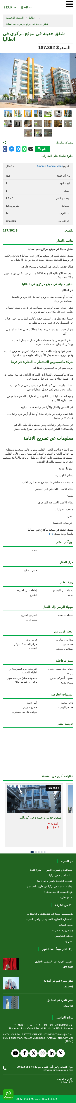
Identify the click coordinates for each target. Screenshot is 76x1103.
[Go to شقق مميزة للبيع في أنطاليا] (11, 983)
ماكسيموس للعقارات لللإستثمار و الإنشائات (50, 913)
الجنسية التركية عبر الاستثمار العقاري (54, 961)
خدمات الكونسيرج (63, 935)
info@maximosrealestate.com (58, 1070)
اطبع (44, 148)
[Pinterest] (60, 1053)
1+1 (51, 533)
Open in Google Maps (50, 165)
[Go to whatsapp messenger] (24, 149)
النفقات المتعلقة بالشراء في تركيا (55, 880)
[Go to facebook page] (5, 149)
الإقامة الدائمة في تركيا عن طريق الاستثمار (50, 886)
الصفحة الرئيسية (15, 17)
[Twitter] (33, 1053)
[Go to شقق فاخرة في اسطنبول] (11, 1002)
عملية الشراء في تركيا (61, 875)
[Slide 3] (39, 852)
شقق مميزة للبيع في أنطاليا (58, 981)
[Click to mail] (30, 149)
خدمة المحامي (65, 924)
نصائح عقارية (66, 897)
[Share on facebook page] (11, 149)
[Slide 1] (32, 852)
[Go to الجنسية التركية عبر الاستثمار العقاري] (11, 964)
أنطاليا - (33, 17)
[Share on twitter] (18, 149)
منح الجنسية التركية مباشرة (58, 891)
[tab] (8, 113)
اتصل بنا (69, 941)
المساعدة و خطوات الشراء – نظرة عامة (51, 869)
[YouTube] (15, 1053)
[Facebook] (24, 1053)
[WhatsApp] (8, 1094)
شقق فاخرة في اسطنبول (60, 1000)
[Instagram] (42, 1053)
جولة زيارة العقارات (62, 930)
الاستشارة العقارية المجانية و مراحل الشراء (49, 919)
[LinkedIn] (51, 1053)
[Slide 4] (42, 852)
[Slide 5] (45, 852)
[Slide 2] (36, 852)
